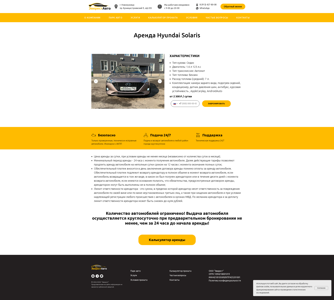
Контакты (243, 17)
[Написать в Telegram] (97, 276)
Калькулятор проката (163, 17)
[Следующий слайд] (160, 81)
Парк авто (116, 17)
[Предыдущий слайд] (96, 81)
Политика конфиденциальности (225, 280)
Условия (192, 17)
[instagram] (93, 276)
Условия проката (138, 280)
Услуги (135, 17)
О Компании (92, 17)
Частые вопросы (217, 17)
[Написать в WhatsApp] (101, 276)
